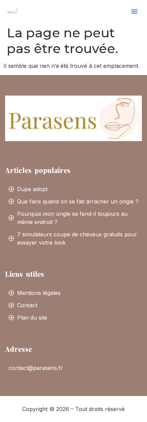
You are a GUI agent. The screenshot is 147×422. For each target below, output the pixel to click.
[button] (134, 11)
